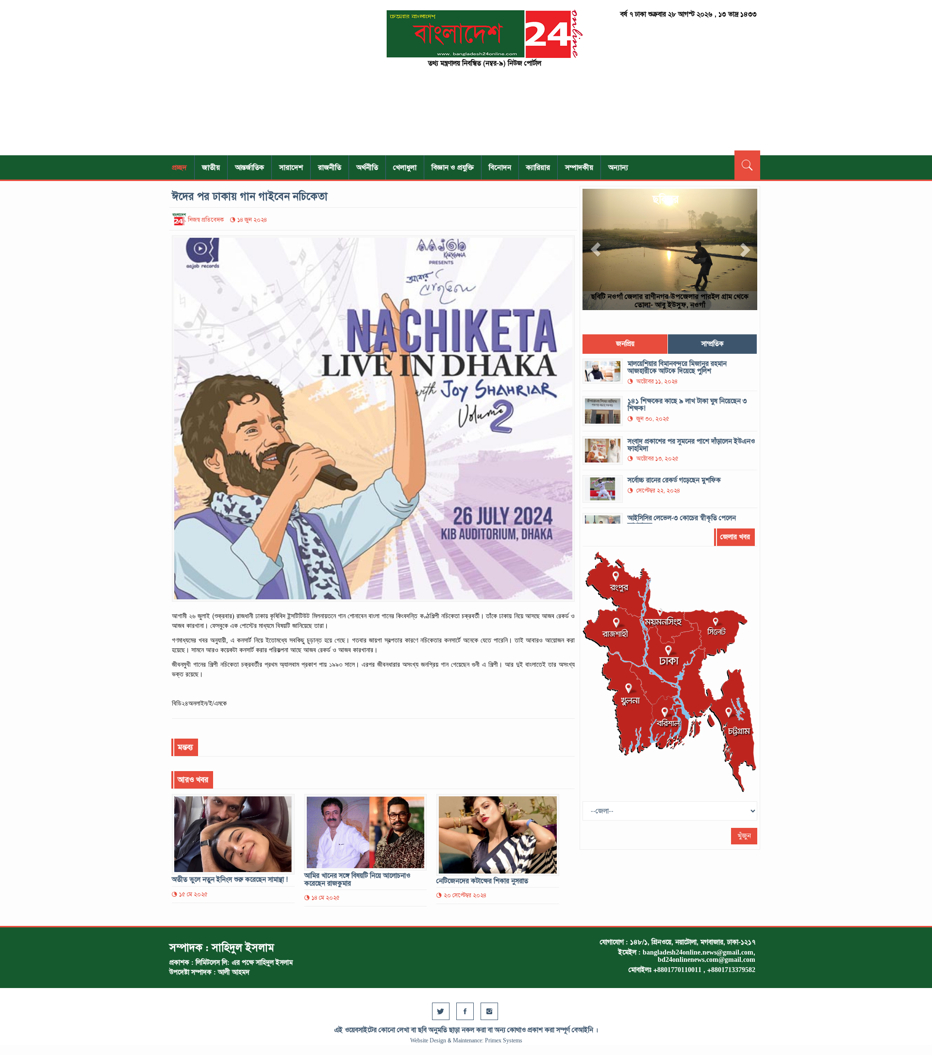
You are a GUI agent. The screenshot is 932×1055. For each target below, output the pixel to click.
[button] (595, 249)
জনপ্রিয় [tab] (625, 344)
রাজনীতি (329, 167)
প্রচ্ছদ (179, 167)
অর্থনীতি (367, 167)
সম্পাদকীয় (579, 167)
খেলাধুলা (404, 167)
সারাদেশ (291, 167)
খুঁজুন (744, 836)
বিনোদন (500, 167)
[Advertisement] (262, 78)
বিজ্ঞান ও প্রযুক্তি (453, 167)
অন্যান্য (618, 167)
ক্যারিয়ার (538, 167)
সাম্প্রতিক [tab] (712, 344)
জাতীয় (211, 167)
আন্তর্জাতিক (249, 167)
